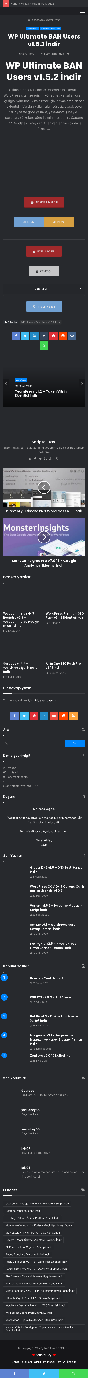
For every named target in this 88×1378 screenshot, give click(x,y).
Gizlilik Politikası (44, 1361)
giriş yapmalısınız (45, 700)
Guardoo (27, 1090)
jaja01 (25, 1148)
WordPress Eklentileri (50, 28)
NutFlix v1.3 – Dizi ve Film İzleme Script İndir (54, 1018)
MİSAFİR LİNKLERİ (46, 202)
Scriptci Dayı (27, 54)
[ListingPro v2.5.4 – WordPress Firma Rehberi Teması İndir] (15, 950)
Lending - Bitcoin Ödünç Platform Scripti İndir (32, 1218)
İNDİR (30, 222)
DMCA (61, 1361)
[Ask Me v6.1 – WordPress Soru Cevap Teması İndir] (15, 931)
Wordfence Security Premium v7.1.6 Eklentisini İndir (36, 1305)
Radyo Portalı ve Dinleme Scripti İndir (28, 1254)
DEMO (60, 222)
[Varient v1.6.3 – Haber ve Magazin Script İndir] (15, 912)
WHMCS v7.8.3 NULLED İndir (50, 997)
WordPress (53, 20)
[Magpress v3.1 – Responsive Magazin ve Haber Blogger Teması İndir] (15, 1039)
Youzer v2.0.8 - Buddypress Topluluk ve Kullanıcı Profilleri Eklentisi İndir (40, 1329)
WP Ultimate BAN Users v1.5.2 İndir (40, 322)
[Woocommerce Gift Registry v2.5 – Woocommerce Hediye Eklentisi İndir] (22, 598)
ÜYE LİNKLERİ (45, 251)
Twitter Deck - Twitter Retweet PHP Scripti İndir (34, 1283)
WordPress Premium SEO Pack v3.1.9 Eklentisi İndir (65, 615)
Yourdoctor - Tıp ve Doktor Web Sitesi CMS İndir (34, 1320)
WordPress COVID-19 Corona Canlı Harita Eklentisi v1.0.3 (57, 888)
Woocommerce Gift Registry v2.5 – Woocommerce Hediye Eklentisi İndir (21, 619)
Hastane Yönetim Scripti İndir (23, 1210)
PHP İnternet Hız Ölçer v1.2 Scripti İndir (29, 1247)
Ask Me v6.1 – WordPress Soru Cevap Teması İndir (52, 926)
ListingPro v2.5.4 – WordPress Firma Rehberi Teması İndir (53, 945)
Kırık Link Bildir (45, 306)
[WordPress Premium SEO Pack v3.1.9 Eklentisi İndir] (65, 598)
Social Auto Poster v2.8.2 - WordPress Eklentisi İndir (36, 1269)
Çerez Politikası (22, 1361)
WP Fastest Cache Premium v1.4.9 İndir (29, 1312)
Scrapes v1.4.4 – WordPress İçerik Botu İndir (20, 667)
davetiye (31, 818)
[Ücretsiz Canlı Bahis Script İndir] (15, 984)
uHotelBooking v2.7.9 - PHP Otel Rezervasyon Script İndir (40, 1290)
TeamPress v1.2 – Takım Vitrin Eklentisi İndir (41, 393)
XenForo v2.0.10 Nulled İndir (51, 1055)
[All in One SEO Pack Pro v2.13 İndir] (65, 648)
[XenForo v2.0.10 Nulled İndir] (15, 1062)
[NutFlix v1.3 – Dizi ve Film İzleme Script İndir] (15, 1022)
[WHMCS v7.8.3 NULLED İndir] (15, 1003)
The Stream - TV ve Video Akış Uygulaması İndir (34, 1276)
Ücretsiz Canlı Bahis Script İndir (54, 978)
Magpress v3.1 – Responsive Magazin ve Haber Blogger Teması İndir (56, 1039)
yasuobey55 (30, 1110)
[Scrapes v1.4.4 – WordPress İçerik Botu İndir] (22, 648)
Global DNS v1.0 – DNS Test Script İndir (56, 869)
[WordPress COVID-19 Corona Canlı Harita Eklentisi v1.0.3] (15, 893)
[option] (44, 383)
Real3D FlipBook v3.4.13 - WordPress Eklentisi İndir (36, 1261)
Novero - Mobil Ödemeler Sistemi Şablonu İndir (33, 1239)
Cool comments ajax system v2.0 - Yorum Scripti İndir (37, 1203)
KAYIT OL (45, 271)
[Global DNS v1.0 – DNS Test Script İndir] (15, 874)
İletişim (71, 1361)
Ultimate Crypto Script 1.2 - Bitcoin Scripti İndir (33, 1298)
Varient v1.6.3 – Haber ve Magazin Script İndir (41, 3)
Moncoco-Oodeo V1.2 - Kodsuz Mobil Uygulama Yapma (39, 1225)
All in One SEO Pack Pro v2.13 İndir (63, 665)
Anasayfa (37, 20)
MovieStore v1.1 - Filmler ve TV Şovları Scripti (33, 1232)
